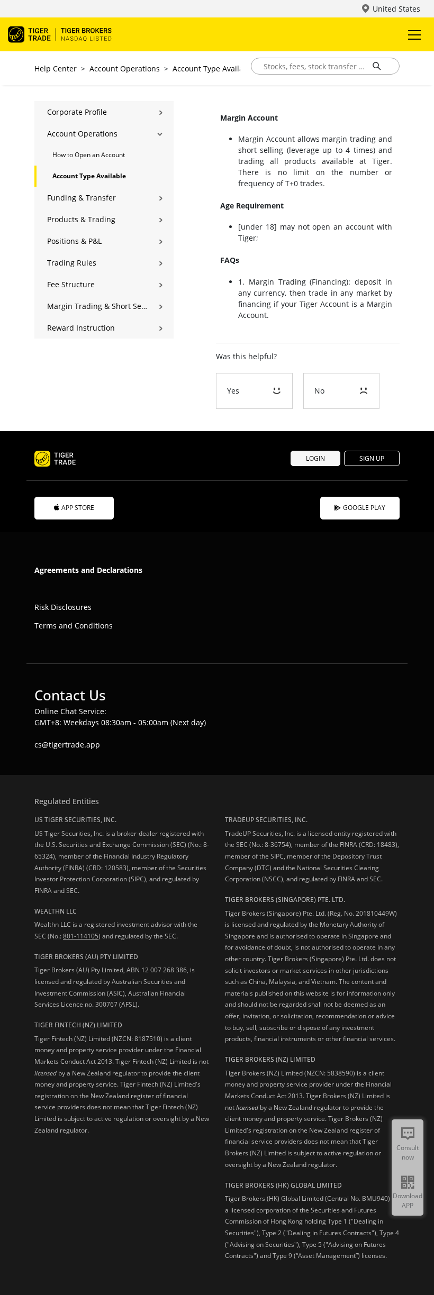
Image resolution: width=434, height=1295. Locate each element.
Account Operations (124, 68)
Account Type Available (214, 68)
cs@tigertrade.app (67, 745)
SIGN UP (371, 458)
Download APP (407, 1200)
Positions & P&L (74, 241)
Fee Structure (71, 284)
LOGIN (315, 458)
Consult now (407, 1152)
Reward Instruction (81, 328)
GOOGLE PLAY (364, 507)
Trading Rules (71, 263)
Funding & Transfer (81, 198)
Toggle (415, 34)
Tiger (69, 34)
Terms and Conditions (73, 626)
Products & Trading (81, 219)
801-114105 (80, 936)
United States (396, 9)
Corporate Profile (77, 112)
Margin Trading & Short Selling (97, 306)
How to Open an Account (88, 154)
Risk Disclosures (63, 607)
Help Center (55, 68)
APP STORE (77, 507)
